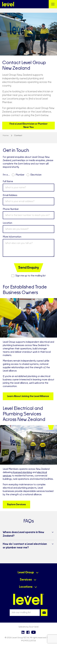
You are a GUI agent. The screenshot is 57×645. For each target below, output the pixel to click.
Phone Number (11, 209)
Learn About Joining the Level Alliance (28, 396)
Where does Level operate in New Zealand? (23, 534)
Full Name (8, 181)
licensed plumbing (22, 472)
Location (7, 223)
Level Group (26, 572)
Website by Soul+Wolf (28, 627)
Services (26, 579)
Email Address (10, 195)
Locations (25, 586)
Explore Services (16, 504)
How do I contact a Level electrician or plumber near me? (25, 546)
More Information (12, 237)
